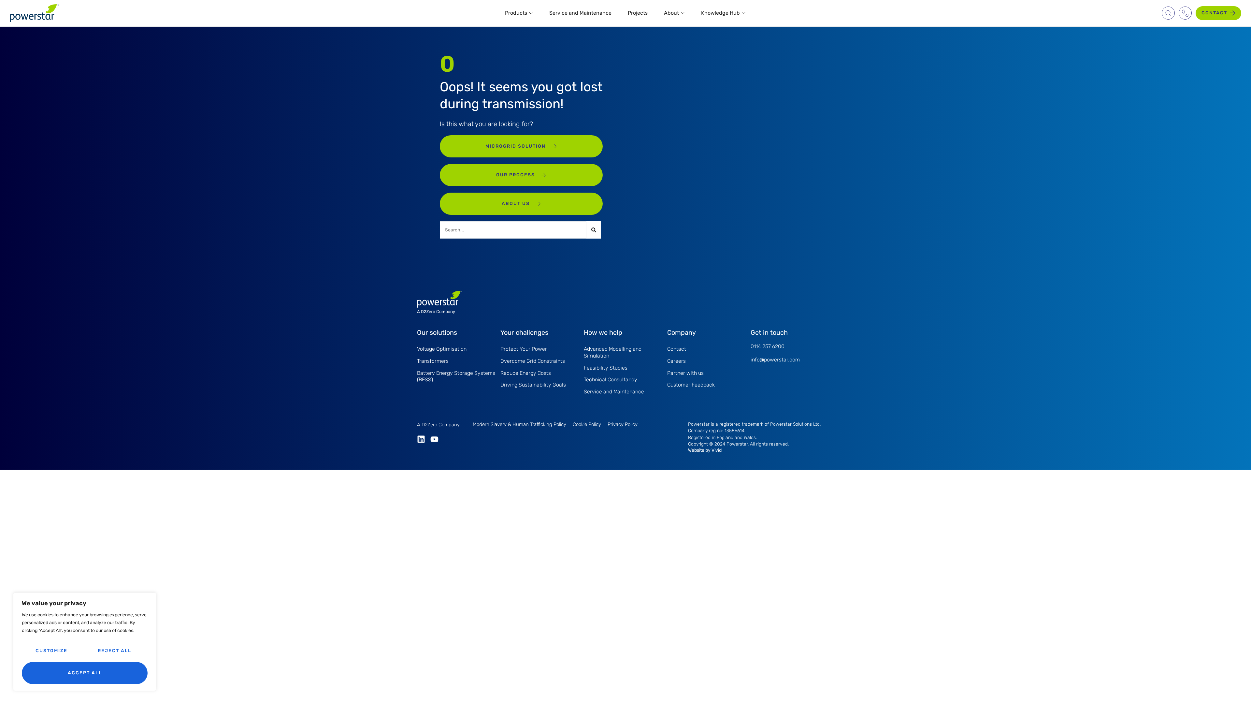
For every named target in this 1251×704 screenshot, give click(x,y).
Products (516, 13)
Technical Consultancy (610, 379)
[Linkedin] (421, 439)
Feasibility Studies (605, 368)
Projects (638, 13)
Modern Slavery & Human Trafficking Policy (519, 424)
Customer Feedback (691, 385)
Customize (51, 650)
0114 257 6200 (767, 346)
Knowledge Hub (720, 13)
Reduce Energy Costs (525, 373)
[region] (84, 642)
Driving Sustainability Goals (533, 385)
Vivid (717, 450)
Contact (676, 349)
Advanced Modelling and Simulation (612, 352)
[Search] (593, 230)
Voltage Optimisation (442, 349)
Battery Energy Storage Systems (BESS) (456, 376)
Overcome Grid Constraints (532, 361)
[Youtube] (434, 439)
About (671, 13)
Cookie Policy (587, 424)
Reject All (114, 650)
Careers (676, 361)
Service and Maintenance (580, 13)
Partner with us (685, 373)
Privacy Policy (623, 424)
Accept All (85, 673)
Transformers (433, 361)
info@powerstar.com (775, 360)
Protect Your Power (523, 349)
